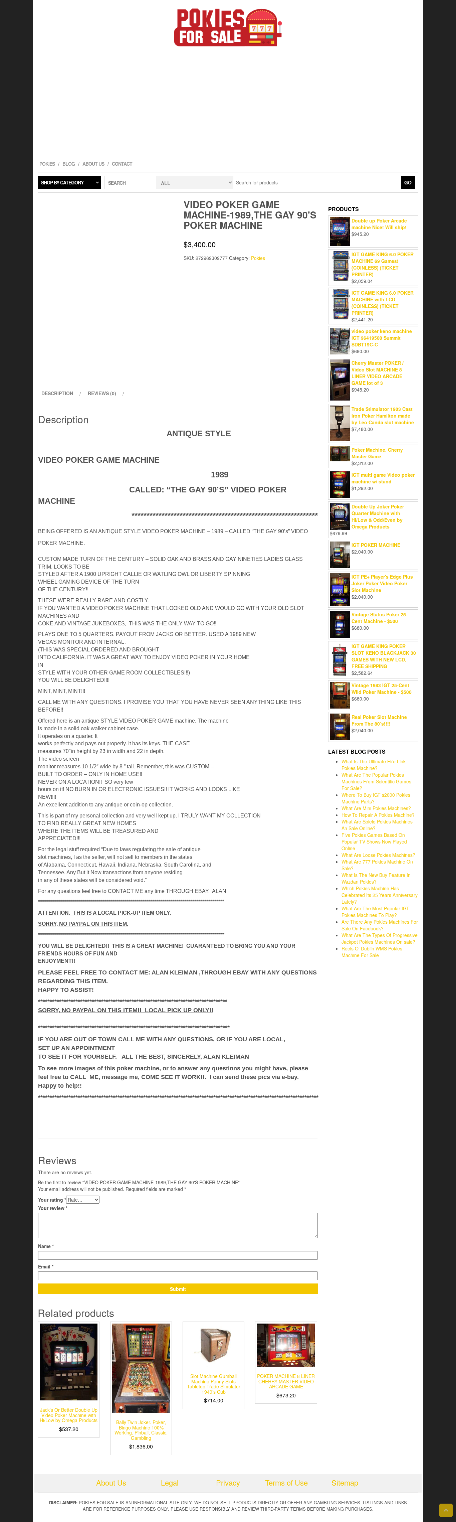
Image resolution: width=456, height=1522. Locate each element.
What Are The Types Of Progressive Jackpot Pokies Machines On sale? (379, 938)
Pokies (47, 163)
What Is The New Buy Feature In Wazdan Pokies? (376, 878)
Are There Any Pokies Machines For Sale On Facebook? (379, 925)
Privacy (228, 1482)
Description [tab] (57, 393)
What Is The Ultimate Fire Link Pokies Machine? (373, 764)
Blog (68, 163)
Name (46, 1246)
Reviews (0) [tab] (102, 393)
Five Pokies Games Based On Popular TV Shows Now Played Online (374, 841)
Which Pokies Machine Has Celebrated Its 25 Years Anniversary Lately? (379, 895)
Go (408, 182)
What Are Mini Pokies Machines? (376, 808)
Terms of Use (286, 1482)
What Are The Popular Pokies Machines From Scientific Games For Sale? (376, 781)
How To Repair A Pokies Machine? (378, 814)
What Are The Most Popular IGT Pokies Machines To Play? (375, 911)
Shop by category (62, 182)
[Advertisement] (228, 105)
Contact (122, 163)
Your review (52, 1208)
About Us (93, 163)
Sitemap (344, 1482)
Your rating (52, 1199)
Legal (170, 1482)
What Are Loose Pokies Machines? (378, 855)
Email (45, 1266)
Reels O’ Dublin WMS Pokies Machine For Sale (371, 951)
